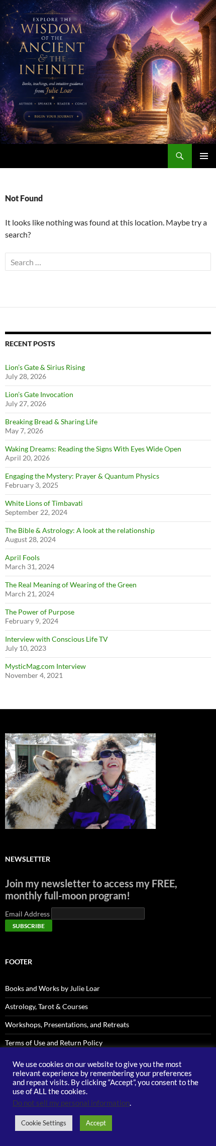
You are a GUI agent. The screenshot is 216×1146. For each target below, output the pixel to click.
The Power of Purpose (39, 611)
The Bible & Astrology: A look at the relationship (80, 530)
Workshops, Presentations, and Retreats (67, 1024)
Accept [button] (96, 1123)
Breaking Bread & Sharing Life (51, 421)
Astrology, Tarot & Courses (46, 1006)
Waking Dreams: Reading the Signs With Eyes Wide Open (93, 448)
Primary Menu (204, 156)
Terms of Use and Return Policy (53, 1042)
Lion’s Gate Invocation (39, 394)
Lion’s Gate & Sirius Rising (45, 367)
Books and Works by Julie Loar (52, 988)
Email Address (28, 913)
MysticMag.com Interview (45, 666)
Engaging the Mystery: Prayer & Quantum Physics (82, 476)
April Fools (22, 557)
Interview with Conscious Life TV (56, 639)
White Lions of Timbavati (44, 503)
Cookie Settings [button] (43, 1123)
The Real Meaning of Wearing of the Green (71, 584)
